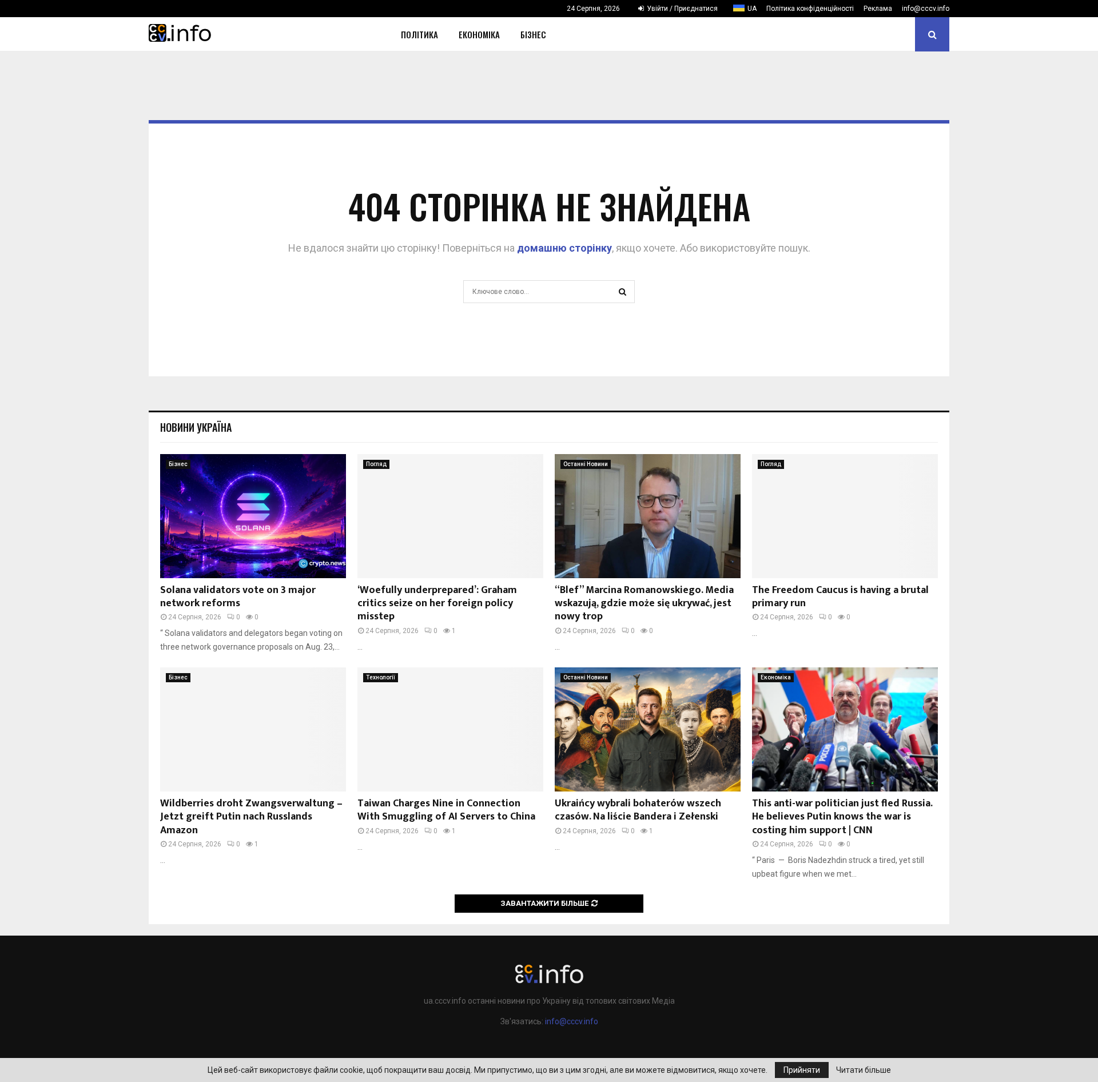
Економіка (479, 34)
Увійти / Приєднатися (681, 9)
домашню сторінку (564, 248)
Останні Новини (585, 464)
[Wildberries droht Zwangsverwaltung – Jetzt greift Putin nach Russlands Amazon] (253, 729)
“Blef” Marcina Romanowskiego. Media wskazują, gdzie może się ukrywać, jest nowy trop (644, 604)
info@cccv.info (925, 9)
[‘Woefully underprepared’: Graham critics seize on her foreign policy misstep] (450, 516)
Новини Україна (196, 427)
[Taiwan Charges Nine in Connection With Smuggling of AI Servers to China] (450, 729)
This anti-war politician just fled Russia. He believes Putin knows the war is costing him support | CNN (842, 817)
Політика (419, 34)
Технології (380, 677)
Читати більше (863, 1070)
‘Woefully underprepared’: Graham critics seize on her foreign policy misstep (437, 604)
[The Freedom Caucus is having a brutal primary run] (845, 516)
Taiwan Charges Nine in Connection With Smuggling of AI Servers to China (446, 810)
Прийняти (801, 1070)
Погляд (376, 464)
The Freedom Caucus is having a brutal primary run (840, 597)
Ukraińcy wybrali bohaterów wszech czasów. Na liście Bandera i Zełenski (638, 810)
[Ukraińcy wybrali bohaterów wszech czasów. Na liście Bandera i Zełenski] (648, 729)
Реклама (878, 9)
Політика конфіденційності (810, 9)
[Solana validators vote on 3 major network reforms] (253, 516)
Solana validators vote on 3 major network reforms (238, 597)
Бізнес (533, 34)
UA (752, 9)
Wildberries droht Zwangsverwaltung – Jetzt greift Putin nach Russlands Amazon (251, 817)
